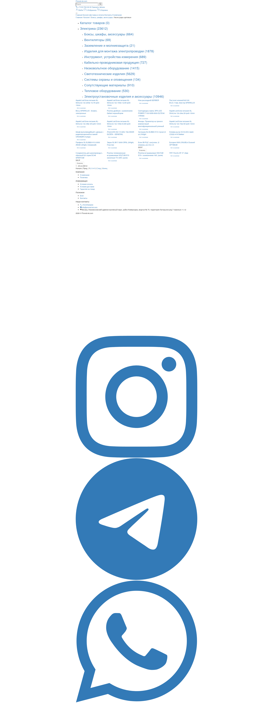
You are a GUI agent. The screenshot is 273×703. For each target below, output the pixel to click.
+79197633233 (87, 205)
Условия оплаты (86, 184)
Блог (82, 195)
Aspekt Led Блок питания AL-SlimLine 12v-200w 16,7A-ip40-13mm (88, 102)
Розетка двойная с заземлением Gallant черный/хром (119, 112)
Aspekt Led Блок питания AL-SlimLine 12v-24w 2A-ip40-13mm (182, 112)
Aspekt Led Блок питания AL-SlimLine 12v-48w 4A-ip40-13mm (88, 122)
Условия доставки (87, 186)
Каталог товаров (95, 22)
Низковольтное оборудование (111, 68)
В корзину (142, 150)
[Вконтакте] (136, 334)
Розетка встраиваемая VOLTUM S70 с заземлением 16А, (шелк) (150, 154)
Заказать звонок (98, 7)
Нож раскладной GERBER (148, 100)
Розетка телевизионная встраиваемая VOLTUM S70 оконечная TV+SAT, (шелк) (118, 155)
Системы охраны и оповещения (112, 79)
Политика (84, 177)
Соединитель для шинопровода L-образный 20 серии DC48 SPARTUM (89, 155)
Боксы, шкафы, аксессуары (102, 17)
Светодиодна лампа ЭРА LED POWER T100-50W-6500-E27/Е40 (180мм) (151, 113)
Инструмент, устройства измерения (115, 56)
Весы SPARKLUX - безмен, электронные (86, 112)
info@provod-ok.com (89, 207)
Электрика (94, 28)
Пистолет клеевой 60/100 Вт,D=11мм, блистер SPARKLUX (182, 101)
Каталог (86, 15)
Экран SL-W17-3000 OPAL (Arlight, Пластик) (120, 143)
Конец (104, 168)
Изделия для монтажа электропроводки (119, 51)
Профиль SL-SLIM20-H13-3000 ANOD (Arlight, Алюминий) (88, 143)
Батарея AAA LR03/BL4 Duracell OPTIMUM (182, 143)
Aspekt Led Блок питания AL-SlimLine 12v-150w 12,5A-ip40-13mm (119, 102)
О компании (117, 15)
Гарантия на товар (87, 189)
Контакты (108, 15)
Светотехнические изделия (109, 73)
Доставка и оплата (96, 15)
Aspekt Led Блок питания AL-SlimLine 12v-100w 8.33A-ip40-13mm (119, 123)
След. (99, 168)
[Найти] (100, 4)
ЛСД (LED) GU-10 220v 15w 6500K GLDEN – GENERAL (120, 133)
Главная (79, 15)
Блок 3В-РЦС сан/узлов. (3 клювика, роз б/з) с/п (148, 143)
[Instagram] (136, 457)
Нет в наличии (81, 108)
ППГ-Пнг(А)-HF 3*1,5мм (178, 153)
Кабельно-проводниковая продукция (115, 62)
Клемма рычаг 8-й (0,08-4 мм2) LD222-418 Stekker (181, 133)
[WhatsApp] (136, 701)
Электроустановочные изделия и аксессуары (124, 96)
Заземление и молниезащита (109, 45)
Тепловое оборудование (106, 90)
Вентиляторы (97, 39)
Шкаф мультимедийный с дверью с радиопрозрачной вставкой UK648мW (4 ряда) (89, 134)
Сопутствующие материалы (109, 85)
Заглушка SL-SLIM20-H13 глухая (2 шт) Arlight (152, 133)
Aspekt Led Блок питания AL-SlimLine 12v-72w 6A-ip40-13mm (182, 122)
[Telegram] (136, 579)
